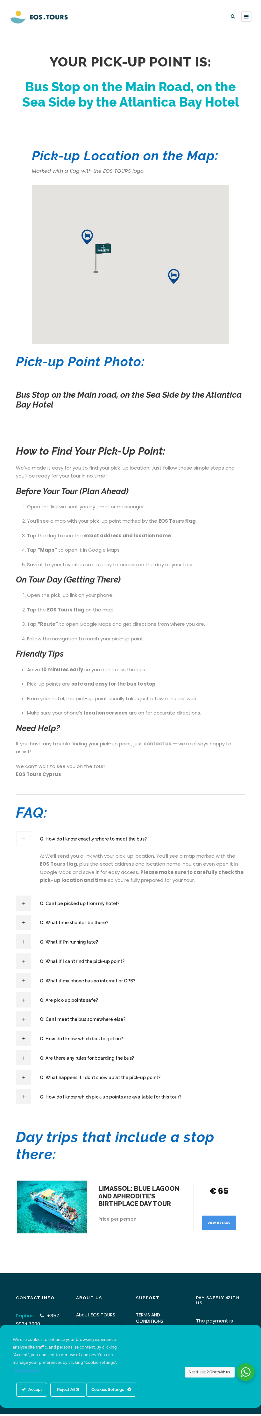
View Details (219, 1222)
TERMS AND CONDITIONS (149, 1318)
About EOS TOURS (95, 1315)
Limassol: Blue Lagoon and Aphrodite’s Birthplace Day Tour (139, 1196)
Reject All (66, 1389)
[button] (87, 237)
